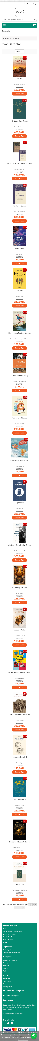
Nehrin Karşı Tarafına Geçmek (19, 333)
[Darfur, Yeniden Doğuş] (19, 354)
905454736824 (8, 1010)
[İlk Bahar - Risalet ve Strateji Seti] (19, 142)
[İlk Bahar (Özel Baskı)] (19, 100)
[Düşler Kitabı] (19, 481)
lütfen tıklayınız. (23, 1040)
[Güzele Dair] (19, 863)
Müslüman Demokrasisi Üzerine (19, 545)
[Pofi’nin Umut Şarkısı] (19, 397)
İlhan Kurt (19, 593)
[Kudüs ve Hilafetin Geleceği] (19, 821)
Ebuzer (19, 79)
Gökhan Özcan (19, 678)
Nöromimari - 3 (19, 248)
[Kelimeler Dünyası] (19, 778)
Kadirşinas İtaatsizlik (19, 757)
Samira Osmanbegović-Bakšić (19, 339)
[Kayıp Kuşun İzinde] (19, 566)
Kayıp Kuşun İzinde (19, 587)
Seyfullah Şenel (19, 635)
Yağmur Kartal (19, 423)
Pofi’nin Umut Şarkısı (19, 418)
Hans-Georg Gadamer (19, 890)
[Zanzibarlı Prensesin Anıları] (19, 693)
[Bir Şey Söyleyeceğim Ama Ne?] (19, 651)
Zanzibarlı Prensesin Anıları (19, 715)
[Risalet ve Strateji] (19, 185)
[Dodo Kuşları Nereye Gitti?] (19, 439)
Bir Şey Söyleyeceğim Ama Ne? (19, 672)
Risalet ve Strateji (19, 206)
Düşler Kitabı (19, 503)
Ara (35, 19)
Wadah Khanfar (19, 127)
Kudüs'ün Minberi (19, 630)
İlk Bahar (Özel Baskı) (20, 121)
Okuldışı (20, 291)
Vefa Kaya (19, 763)
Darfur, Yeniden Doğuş (19, 375)
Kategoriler (6, 31)
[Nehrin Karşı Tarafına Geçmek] (19, 312)
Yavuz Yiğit (19, 296)
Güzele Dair (19, 884)
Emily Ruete (20, 720)
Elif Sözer (19, 254)
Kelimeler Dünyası (19, 799)
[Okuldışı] (19, 269)
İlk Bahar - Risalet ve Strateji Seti (19, 163)
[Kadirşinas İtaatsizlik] (19, 736)
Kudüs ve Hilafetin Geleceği (19, 842)
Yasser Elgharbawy (19, 381)
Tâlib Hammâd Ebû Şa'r (19, 847)
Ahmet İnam (19, 508)
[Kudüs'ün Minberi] (19, 609)
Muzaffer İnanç (19, 805)
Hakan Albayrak (19, 84)
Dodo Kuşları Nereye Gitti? (19, 460)
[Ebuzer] (19, 57)
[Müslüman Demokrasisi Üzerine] (19, 524)
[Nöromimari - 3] (19, 227)
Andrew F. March (19, 551)
